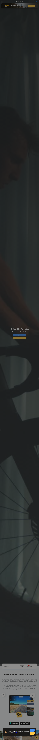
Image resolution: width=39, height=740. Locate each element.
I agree (32, 733)
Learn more (15, 732)
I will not (32, 730)
